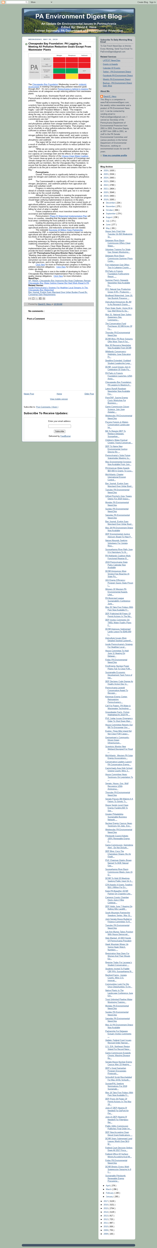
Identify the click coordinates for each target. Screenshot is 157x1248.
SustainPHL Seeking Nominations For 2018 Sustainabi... (116, 1086)
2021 (106, 189)
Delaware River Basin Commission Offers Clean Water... (117, 243)
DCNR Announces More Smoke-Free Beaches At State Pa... (117, 574)
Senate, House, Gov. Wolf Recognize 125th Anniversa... (116, 786)
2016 (106, 1205)
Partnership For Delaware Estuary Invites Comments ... (118, 1034)
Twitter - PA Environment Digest (117, 72)
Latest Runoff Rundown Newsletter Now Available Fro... (117, 391)
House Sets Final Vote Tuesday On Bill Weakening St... (118, 234)
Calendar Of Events (111, 68)
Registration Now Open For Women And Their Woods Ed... (117, 956)
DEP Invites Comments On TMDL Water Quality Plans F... (118, 622)
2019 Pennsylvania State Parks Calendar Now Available (116, 565)
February (110, 1193)
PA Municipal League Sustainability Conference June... (117, 601)
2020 (106, 192)
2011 (106, 1223)
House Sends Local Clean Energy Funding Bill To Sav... (116, 808)
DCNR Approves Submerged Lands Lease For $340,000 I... (118, 632)
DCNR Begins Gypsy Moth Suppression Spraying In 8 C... (118, 1169)
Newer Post (29, 394)
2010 (106, 1227)
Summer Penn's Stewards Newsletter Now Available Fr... (117, 283)
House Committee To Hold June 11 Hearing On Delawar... (117, 653)
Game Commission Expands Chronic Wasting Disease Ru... (118, 1055)
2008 (106, 1234)
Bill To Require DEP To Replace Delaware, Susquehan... (115, 434)
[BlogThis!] (33, 298)
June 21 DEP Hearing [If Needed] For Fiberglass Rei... (116, 1119)
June (108, 225)
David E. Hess (109, 96)
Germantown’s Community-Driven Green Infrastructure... (117, 740)
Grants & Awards (110, 64)
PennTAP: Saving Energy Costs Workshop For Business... (116, 400)
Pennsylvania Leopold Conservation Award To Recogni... (116, 690)
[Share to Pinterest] (43, 298)
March (109, 1189)
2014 (106, 1212)
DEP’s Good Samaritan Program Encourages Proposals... (115, 1071)
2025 (106, 174)
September (111, 214)
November (111, 206)
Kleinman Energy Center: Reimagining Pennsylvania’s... (116, 699)
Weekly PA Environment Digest (117, 79)
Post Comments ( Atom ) (47, 407)
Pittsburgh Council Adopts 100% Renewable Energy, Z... (117, 838)
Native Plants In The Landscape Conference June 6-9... (119, 993)
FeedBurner (65, 436)
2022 (106, 185)
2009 (106, 1230)
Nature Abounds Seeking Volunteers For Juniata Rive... (116, 543)
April (108, 1186)
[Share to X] (36, 298)
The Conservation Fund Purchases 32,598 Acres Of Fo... (118, 326)
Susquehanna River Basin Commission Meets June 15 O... (118, 872)
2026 (106, 171)
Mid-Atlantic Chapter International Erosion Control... (115, 477)
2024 (106, 178)
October (110, 210)
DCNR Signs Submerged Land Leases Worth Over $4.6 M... (118, 1141)
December (111, 203)
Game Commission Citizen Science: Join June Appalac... (117, 409)
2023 (106, 181)
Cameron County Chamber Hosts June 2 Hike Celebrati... (117, 900)
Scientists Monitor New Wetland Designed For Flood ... (119, 749)
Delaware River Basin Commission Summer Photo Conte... (119, 258)
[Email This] (29, 298)
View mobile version (59, 399)
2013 (106, 1216)
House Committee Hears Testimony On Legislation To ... (119, 777)
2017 (106, 1201)
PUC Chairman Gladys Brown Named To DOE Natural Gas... (118, 863)
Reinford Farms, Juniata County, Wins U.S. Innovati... (116, 978)
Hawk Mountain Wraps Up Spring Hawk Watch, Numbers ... (116, 947)
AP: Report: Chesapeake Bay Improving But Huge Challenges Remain (59, 281)
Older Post (89, 394)
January (110, 1197)
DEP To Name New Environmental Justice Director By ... (116, 449)
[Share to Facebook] (40, 298)
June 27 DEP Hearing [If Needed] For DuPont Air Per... (117, 1110)
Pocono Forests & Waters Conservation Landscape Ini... (117, 425)
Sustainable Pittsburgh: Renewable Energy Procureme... (115, 1178)
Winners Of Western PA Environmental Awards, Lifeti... (116, 592)
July (108, 221)
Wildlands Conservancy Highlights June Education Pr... (118, 354)
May (108, 228)
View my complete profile (115, 155)
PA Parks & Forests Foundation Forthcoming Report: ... (117, 274)
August (109, 217)
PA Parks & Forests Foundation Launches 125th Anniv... (118, 376)
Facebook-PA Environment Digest (118, 76)
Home (59, 394)
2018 (106, 200)
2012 (106, 1219)
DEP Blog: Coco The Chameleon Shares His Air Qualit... (118, 854)
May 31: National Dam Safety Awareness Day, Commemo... (118, 317)
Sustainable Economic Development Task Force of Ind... (118, 675)
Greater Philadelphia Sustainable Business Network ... (116, 817)
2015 (106, 1208)
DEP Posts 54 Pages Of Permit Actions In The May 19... (118, 1101)
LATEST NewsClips (111, 60)
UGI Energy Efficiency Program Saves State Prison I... (119, 583)
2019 (106, 196)
